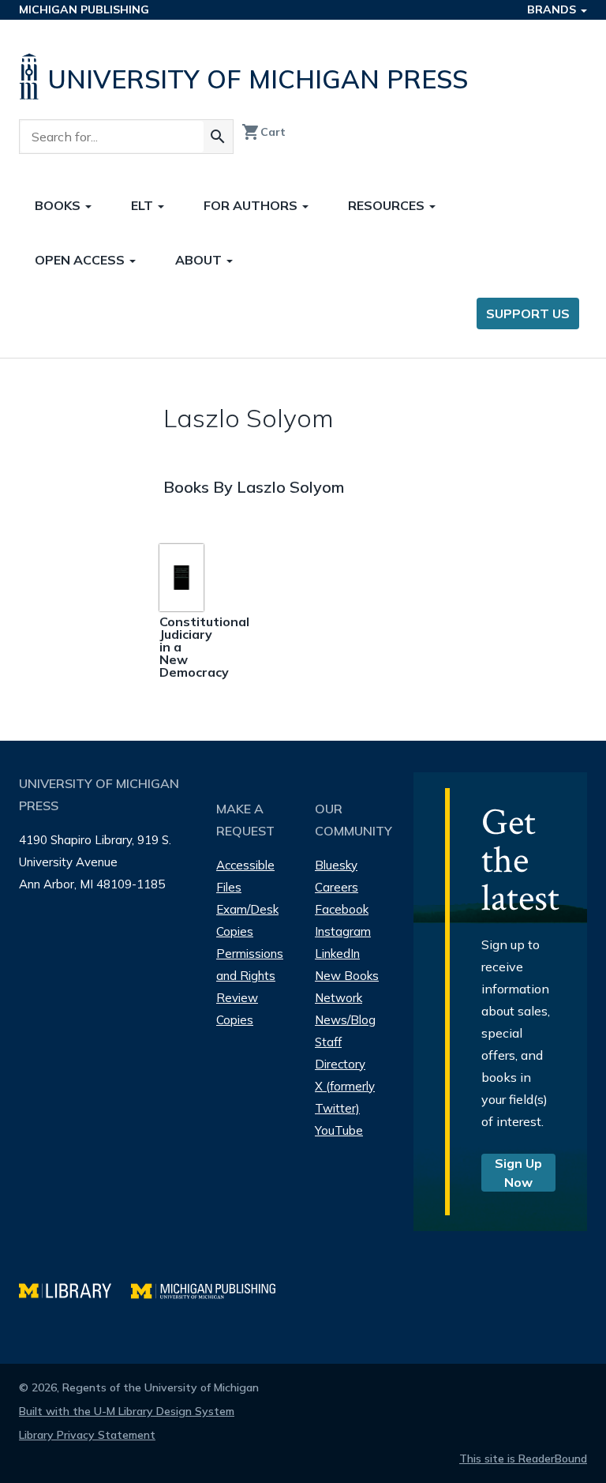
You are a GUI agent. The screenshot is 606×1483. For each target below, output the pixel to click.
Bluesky (336, 865)
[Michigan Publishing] (211, 1289)
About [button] (200, 260)
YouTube (339, 1130)
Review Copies (237, 1008)
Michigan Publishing (84, 9)
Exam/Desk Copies (247, 920)
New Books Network (347, 986)
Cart (263, 131)
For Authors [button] (252, 205)
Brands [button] (553, 9)
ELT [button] (143, 205)
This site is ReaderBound (523, 1458)
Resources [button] (388, 205)
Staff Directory (340, 1053)
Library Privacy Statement (87, 1435)
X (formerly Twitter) (345, 1097)
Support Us (528, 313)
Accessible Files (245, 876)
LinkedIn (337, 953)
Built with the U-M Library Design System (126, 1411)
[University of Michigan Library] (75, 1289)
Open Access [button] (81, 260)
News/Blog (345, 1019)
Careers (336, 887)
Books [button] (59, 205)
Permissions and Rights (249, 964)
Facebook (341, 909)
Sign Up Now (518, 1172)
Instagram (343, 931)
